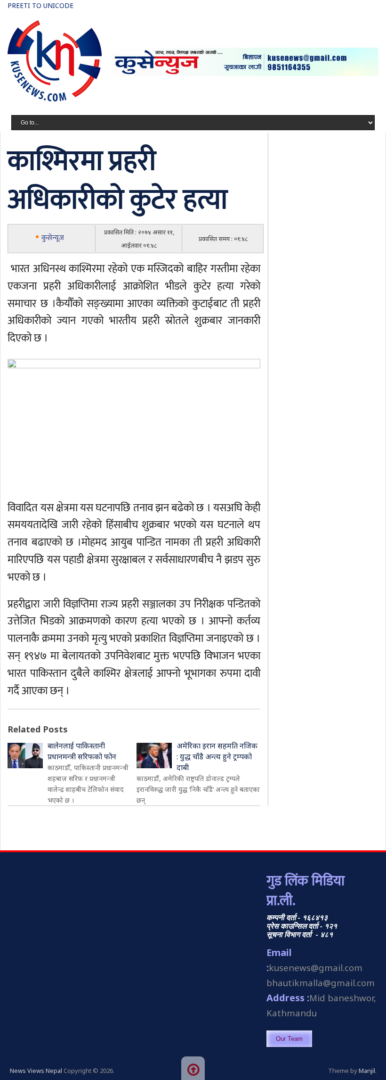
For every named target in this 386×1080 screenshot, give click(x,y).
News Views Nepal (36, 1070)
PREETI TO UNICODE (40, 5)
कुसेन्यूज (52, 238)
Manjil (367, 1070)
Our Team (289, 1038)
